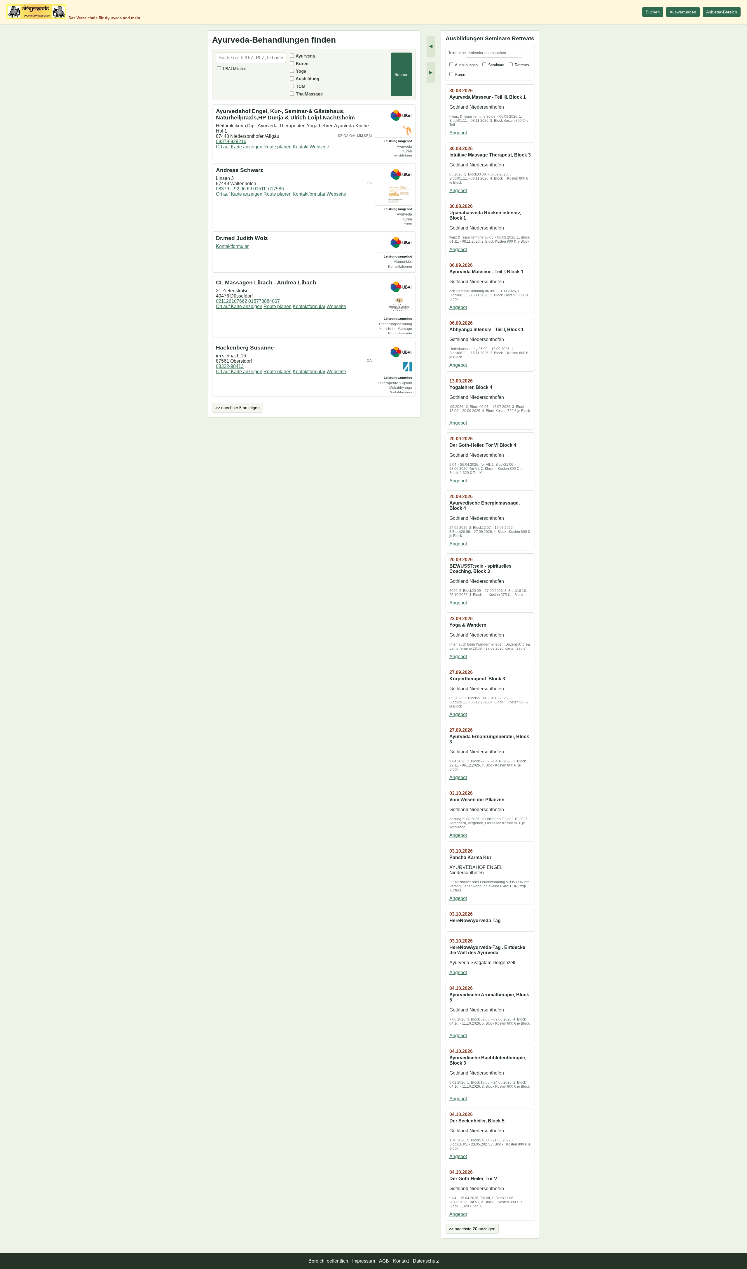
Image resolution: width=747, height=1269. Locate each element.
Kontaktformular (309, 194)
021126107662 (231, 301)
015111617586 (268, 188)
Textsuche (457, 53)
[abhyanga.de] (36, 11)
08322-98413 (230, 366)
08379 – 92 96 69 (234, 188)
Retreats (521, 65)
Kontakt (300, 146)
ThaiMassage (309, 93)
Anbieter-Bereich (721, 12)
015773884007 (264, 301)
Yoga (300, 71)
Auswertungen (683, 12)
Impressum (363, 1260)
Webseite (319, 146)
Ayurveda (305, 55)
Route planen (277, 146)
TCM (300, 86)
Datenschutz (426, 1260)
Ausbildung (307, 78)
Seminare (495, 65)
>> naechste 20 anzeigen (472, 1228)
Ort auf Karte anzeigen (239, 146)
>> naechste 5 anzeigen (237, 407)
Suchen (653, 12)
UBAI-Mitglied (234, 69)
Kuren (301, 63)
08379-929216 (231, 141)
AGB (384, 1260)
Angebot (458, 132)
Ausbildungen (466, 65)
